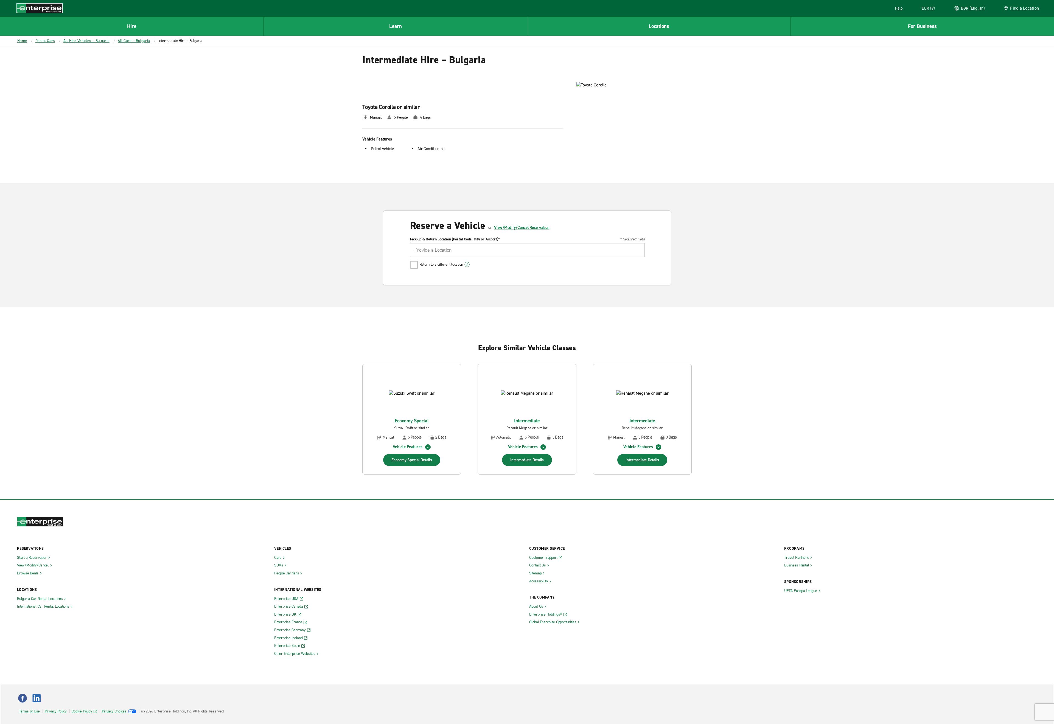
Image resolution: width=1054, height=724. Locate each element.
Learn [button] (395, 26)
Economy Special (411, 421)
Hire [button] (131, 26)
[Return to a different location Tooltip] (467, 264)
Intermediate (527, 421)
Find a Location (1024, 8)
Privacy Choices (114, 711)
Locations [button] (659, 26)
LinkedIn (36, 698)
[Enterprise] (39, 8)
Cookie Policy (82, 711)
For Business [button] (922, 26)
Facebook (22, 698)
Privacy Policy (56, 711)
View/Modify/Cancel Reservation (522, 227)
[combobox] (527, 250)
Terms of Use (29, 711)
